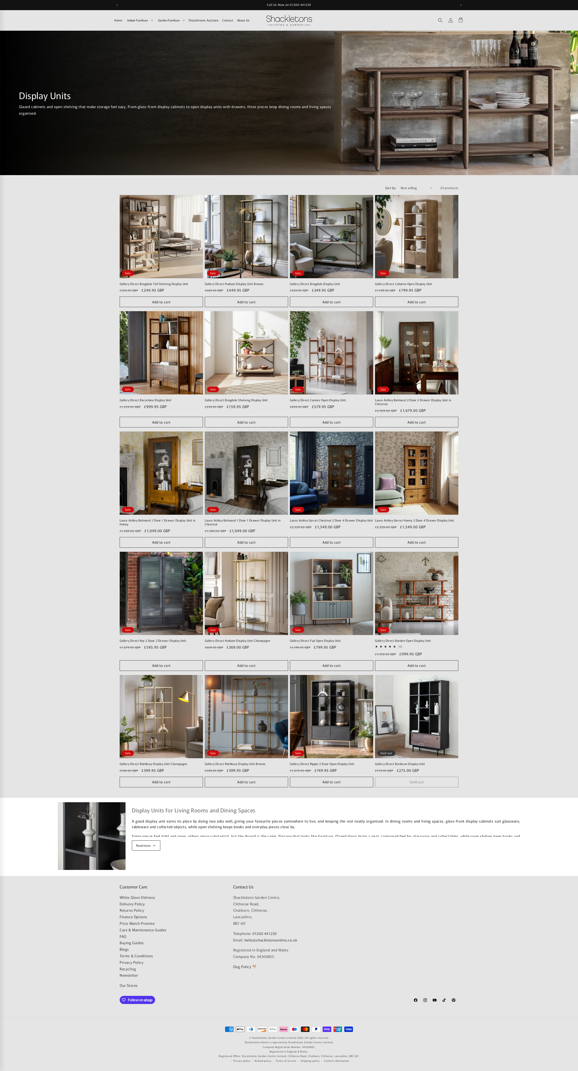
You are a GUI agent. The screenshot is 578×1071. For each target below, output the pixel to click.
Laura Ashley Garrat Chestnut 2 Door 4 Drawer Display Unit (331, 520)
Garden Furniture (169, 20)
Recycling (128, 968)
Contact (227, 20)
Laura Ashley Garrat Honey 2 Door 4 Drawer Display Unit (414, 520)
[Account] (450, 20)
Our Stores (129, 985)
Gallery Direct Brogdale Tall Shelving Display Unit (154, 284)
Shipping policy (310, 1060)
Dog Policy (242, 966)
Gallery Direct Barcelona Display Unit (145, 400)
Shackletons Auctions (204, 20)
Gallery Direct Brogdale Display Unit (315, 284)
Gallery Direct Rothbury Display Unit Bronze (235, 764)
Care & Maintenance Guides (143, 929)
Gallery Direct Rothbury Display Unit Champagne (153, 764)
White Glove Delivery (137, 897)
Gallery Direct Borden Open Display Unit (403, 641)
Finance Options (133, 916)
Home (118, 20)
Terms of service (286, 1060)
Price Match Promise (137, 923)
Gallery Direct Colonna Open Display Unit (403, 284)
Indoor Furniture (137, 20)
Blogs (124, 949)
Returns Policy (132, 910)
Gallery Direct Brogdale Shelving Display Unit (236, 400)
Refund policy (263, 1060)
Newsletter (129, 975)
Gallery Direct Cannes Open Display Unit (318, 400)
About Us (243, 20)
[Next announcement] (461, 5)
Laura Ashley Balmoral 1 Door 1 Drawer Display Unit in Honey (158, 522)
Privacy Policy (131, 962)
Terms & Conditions (136, 955)
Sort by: (390, 187)
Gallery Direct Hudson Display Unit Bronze (234, 284)
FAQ (123, 936)
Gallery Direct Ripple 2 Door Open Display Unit (322, 764)
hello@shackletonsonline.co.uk (271, 940)
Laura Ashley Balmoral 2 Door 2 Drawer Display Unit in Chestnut (413, 402)
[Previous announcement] (117, 5)
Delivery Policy (132, 903)
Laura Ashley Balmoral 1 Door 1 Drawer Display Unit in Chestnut (243, 522)
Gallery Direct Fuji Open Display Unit (315, 641)
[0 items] (460, 20)
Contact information (336, 1060)
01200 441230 (264, 933)
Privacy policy (241, 1060)
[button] (440, 20)
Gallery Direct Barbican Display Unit (400, 764)
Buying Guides (132, 942)
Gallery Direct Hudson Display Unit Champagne (237, 641)
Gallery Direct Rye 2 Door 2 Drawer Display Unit (153, 641)
